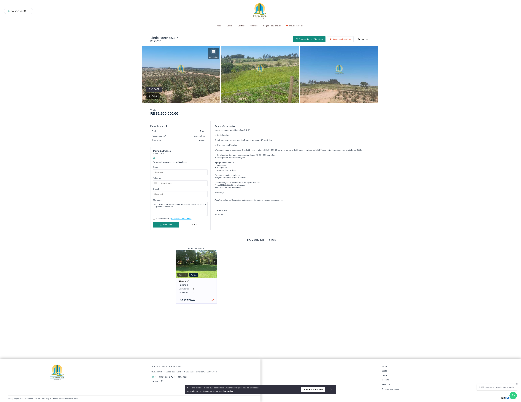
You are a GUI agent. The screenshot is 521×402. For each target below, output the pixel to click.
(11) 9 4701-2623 (163, 158)
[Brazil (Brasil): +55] (156, 183)
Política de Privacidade (181, 219)
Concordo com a (173, 219)
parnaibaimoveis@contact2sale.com (172, 162)
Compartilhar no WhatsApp (311, 39)
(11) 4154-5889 (181, 377)
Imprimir (364, 39)
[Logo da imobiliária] (58, 372)
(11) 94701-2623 (18, 11)
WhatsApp (167, 225)
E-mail (195, 225)
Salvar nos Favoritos (341, 39)
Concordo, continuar (313, 389)
